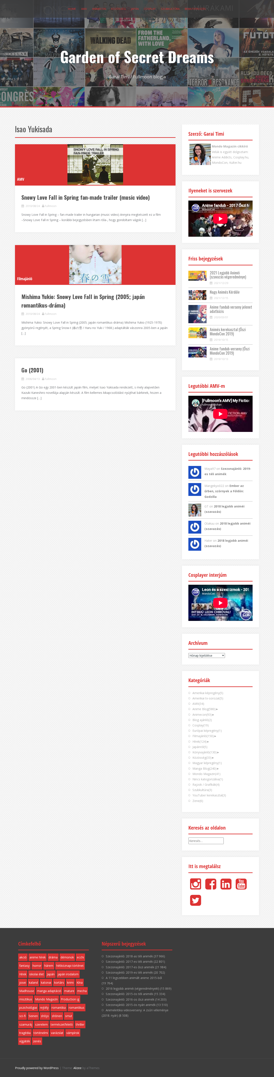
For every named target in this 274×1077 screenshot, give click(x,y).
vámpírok (72, 1033)
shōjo (45, 1016)
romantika (59, 1008)
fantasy (24, 966)
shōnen (57, 1016)
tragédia (25, 1033)
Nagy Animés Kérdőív (225, 292)
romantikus (76, 1008)
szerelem (41, 1024)
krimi (70, 982)
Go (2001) (32, 370)
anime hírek (38, 957)
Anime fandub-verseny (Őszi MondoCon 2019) (230, 351)
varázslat (57, 1033)
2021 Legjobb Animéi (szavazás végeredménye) (228, 275)
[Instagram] (195, 887)
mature (69, 991)
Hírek (199, 741)
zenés (37, 1041)
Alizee (77, 1068)
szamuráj (25, 1024)
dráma (53, 957)
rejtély (44, 1008)
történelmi (41, 1033)
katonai (46, 982)
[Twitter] (195, 904)
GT (206, 506)
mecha (82, 991)
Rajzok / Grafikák (206, 784)
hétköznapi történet (70, 966)
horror (37, 966)
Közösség (118, 9)
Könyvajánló (204, 752)
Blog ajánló (202, 720)
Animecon (99, 9)
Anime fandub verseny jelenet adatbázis (231, 309)
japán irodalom (68, 974)
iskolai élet (36, 974)
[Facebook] (210, 887)
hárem (48, 966)
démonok (67, 957)
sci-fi (22, 1016)
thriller (80, 1024)
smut (68, 1016)
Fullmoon (51, 206)
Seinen (33, 1016)
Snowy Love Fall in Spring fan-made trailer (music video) (85, 197)
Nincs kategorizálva (207, 779)
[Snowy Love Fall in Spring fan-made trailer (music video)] (95, 164)
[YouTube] (241, 887)
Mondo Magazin (206, 774)
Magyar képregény (207, 763)
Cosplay (150, 9)
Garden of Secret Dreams (137, 56)
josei (22, 982)
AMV (84, 9)
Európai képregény (207, 731)
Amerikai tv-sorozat (207, 698)
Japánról (199, 747)
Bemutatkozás (195, 9)
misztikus (25, 999)
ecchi (80, 957)
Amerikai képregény (207, 693)
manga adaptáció (49, 991)
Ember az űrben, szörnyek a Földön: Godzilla (224, 491)
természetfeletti (62, 1024)
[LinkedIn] (225, 887)
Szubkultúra (170, 9)
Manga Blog (204, 768)
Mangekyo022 (214, 486)
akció (23, 957)
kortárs (59, 982)
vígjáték (24, 1041)
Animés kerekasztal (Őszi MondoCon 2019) (228, 331)
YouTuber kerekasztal (209, 795)
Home (72, 9)
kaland (33, 982)
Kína (80, 982)
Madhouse (26, 991)
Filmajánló (24, 278)
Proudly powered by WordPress (37, 1068)
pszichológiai (28, 1008)
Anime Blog (204, 709)
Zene (197, 801)
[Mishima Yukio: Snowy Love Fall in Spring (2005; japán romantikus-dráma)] (95, 264)
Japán (135, 9)
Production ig (70, 999)
